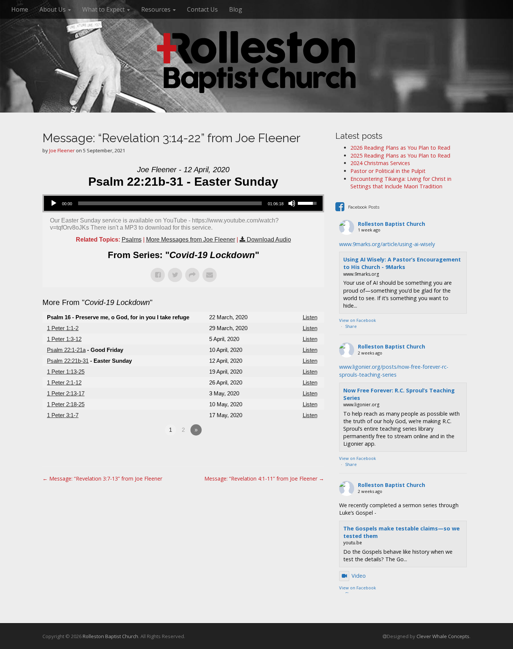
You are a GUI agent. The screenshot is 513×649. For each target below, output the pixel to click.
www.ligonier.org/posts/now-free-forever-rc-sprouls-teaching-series (393, 370)
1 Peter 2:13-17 (65, 393)
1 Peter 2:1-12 (64, 382)
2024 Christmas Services (380, 163)
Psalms (132, 239)
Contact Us (202, 9)
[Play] (53, 203)
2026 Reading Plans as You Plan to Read (400, 147)
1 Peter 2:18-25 (65, 404)
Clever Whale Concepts (442, 636)
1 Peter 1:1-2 (62, 328)
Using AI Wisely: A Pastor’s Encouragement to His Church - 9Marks (402, 263)
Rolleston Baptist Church (391, 223)
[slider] (308, 202)
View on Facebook (357, 320)
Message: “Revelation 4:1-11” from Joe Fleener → (264, 478)
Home (19, 9)
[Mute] (292, 203)
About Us (53, 9)
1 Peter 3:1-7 (62, 415)
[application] (183, 203)
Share (351, 326)
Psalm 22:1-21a (66, 350)
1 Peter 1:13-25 (65, 371)
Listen (310, 317)
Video (359, 575)
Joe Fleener (62, 150)
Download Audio (269, 239)
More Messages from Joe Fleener (190, 239)
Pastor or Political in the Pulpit (387, 170)
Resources (156, 9)
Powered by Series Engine (296, 450)
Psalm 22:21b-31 (68, 361)
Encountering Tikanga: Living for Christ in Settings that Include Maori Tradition (400, 182)
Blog (235, 9)
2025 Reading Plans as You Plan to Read (400, 155)
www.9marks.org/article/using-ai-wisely (387, 244)
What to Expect (104, 9)
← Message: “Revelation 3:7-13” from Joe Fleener (102, 478)
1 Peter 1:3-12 (64, 339)
